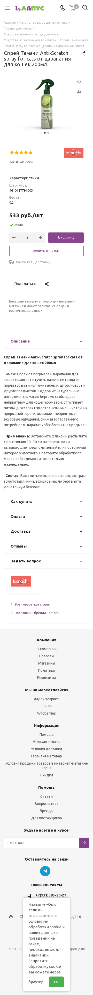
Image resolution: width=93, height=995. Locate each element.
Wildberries (46, 713)
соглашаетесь (41, 915)
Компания (46, 640)
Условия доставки (46, 749)
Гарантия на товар (46, 756)
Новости (46, 656)
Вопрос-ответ (47, 804)
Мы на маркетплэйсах (46, 690)
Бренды (46, 811)
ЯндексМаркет (46, 699)
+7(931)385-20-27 (50, 895)
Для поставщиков (46, 818)
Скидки (46, 775)
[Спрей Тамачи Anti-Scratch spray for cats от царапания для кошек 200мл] (46, 104)
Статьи (46, 796)
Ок (56, 982)
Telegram (45, 871)
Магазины (46, 663)
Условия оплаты (46, 742)
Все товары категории (33, 604)
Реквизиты (46, 678)
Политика (46, 670)
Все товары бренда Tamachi (37, 612)
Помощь (47, 735)
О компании (46, 649)
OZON (47, 706)
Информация (46, 725)
